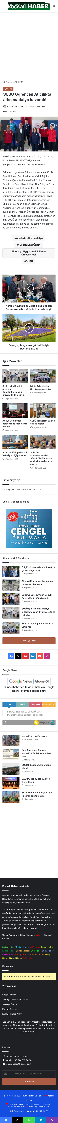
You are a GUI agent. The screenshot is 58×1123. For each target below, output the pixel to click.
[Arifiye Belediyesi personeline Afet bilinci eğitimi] (15, 410)
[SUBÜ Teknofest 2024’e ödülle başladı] (43, 410)
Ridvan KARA (13, 106)
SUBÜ (29, 261)
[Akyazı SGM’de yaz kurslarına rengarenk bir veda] (10, 585)
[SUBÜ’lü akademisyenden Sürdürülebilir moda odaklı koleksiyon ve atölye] (43, 442)
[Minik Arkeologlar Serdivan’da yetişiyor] (43, 376)
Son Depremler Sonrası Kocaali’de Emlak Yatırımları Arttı (36, 753)
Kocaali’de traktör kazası (34, 736)
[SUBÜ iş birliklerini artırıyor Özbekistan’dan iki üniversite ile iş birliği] (15, 376)
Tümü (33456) (29, 640)
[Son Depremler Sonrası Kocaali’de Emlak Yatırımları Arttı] (10, 754)
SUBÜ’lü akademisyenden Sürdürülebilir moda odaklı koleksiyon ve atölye (41, 458)
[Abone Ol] (29, 681)
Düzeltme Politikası (16, 1106)
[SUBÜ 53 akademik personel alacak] (10, 769)
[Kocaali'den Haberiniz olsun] (29, 6)
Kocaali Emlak (9, 994)
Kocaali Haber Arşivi (12, 1014)
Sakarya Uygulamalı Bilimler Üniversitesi (29, 253)
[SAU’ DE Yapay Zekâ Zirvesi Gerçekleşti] (10, 783)
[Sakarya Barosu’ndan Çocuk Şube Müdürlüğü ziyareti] (10, 599)
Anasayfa (10, 82)
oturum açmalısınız (33, 489)
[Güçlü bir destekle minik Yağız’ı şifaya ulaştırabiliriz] (10, 571)
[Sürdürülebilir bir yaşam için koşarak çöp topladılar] (10, 797)
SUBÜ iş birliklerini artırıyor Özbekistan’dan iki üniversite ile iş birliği (38, 611)
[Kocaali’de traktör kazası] (10, 740)
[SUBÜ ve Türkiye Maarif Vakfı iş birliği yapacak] (15, 442)
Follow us (7, 966)
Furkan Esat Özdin (29, 244)
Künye (29, 1104)
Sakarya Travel (9, 1004)
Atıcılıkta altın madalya (29, 238)
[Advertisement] (29, 46)
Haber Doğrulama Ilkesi (38, 1106)
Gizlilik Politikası (42, 1104)
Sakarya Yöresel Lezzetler (15, 999)
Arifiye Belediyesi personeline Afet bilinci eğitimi (14, 423)
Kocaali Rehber (9, 1009)
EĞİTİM (19, 82)
